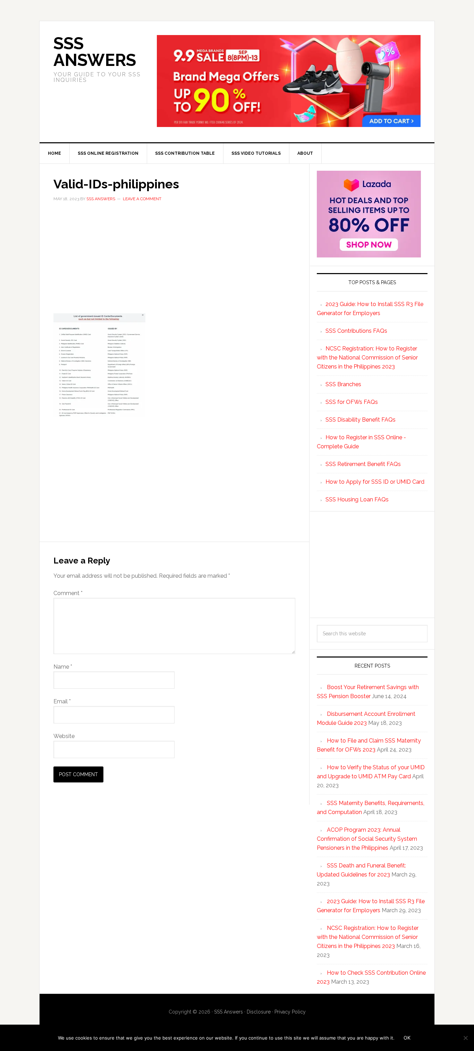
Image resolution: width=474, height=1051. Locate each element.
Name (62, 666)
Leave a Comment (142, 198)
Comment (68, 593)
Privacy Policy (290, 1012)
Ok (407, 1038)
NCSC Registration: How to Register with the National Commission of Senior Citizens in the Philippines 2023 (367, 357)
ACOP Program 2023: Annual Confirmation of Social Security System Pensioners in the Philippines (367, 839)
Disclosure (259, 1012)
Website (64, 736)
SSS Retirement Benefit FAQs (363, 464)
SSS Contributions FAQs (356, 331)
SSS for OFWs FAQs (351, 402)
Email (62, 701)
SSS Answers (94, 52)
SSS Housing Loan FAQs (357, 499)
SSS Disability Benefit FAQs (360, 419)
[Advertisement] (174, 262)
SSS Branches (343, 384)
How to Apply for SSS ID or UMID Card (374, 481)
